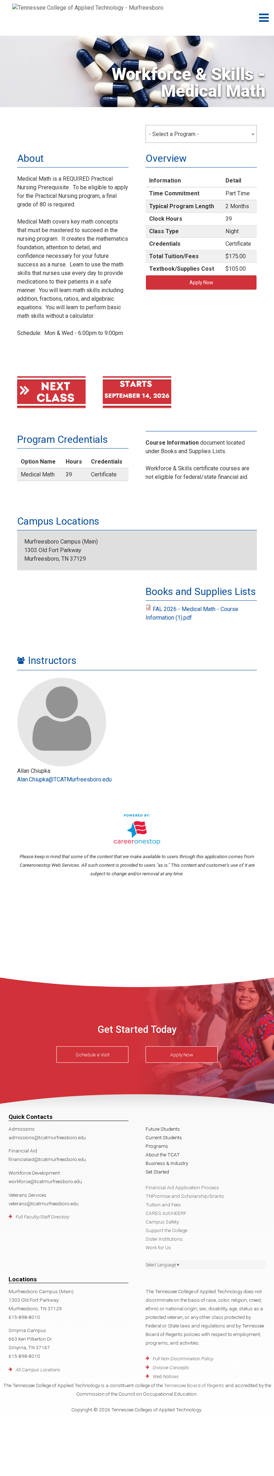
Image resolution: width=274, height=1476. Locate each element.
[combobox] (201, 134)
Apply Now (201, 282)
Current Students (164, 1137)
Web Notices (166, 1376)
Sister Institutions (164, 1239)
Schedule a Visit (93, 1054)
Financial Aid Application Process (182, 1187)
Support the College (166, 1230)
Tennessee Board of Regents (194, 1385)
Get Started (157, 1172)
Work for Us (158, 1247)
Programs (157, 1146)
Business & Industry (167, 1163)
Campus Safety (162, 1222)
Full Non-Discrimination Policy (183, 1358)
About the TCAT (163, 1154)
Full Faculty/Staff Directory (42, 1217)
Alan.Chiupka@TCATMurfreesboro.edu (64, 779)
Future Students (163, 1129)
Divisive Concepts (171, 1367)
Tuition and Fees (163, 1204)
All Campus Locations (38, 1369)
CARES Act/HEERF (166, 1213)
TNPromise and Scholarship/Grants (185, 1196)
